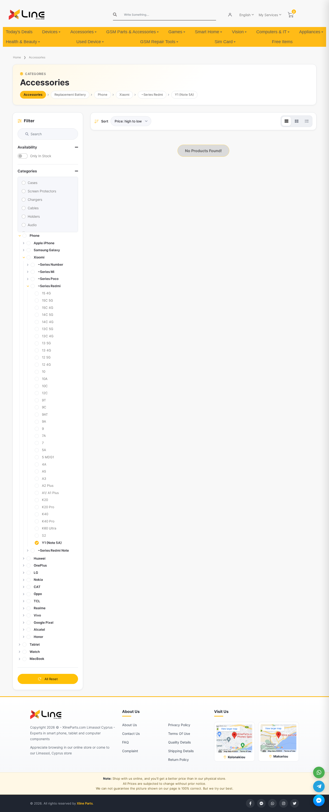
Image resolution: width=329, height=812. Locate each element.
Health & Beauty (21, 41)
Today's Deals (19, 31)
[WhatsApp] (319, 772)
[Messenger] (319, 800)
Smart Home (207, 31)
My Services (268, 15)
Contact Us (131, 733)
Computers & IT (271, 31)
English (244, 15)
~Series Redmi (152, 94)
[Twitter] (294, 803)
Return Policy (178, 760)
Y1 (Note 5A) (184, 94)
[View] (286, 121)
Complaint (130, 751)
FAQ (125, 742)
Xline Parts (85, 803)
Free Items (282, 41)
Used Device (88, 41)
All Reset (51, 679)
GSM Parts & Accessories (131, 31)
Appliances (309, 31)
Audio (32, 225)
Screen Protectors (42, 191)
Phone (102, 94)
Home (17, 57)
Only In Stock (40, 156)
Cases (32, 183)
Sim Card (224, 41)
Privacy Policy (179, 725)
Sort (104, 121)
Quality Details (179, 742)
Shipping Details (181, 751)
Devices (50, 31)
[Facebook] (250, 803)
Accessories (82, 31)
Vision (238, 31)
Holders (34, 216)
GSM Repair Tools (157, 41)
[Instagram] (283, 803)
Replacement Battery (70, 94)
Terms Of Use (179, 733)
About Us (129, 725)
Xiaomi (124, 94)
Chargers (35, 199)
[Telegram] (319, 786)
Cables (33, 208)
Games (175, 31)
